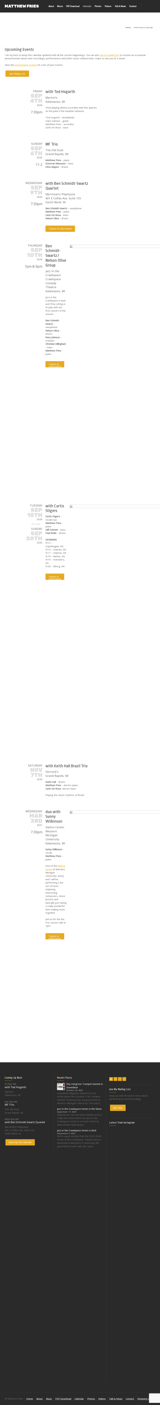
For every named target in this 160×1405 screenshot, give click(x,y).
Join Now (117, 1107)
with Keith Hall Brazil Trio (66, 766)
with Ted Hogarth (60, 91)
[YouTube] (124, 1079)
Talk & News (115, 1398)
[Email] (111, 1079)
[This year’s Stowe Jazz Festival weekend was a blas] (116, 1167)
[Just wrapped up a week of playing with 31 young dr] (148, 1151)
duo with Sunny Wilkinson (53, 816)
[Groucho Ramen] (116, 1261)
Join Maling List (17, 73)
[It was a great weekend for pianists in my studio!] (148, 1315)
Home (29, 1398)
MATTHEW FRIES (22, 6)
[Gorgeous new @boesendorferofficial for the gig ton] (148, 1225)
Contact (130, 1398)
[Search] (152, 6)
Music (49, 1398)
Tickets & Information (60, 228)
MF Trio (51, 144)
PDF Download (63, 1398)
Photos (91, 1398)
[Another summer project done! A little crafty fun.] (116, 1232)
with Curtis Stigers (54, 508)
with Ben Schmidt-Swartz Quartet (25, 1122)
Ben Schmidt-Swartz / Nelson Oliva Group (55, 255)
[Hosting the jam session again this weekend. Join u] (132, 1159)
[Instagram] (120, 1079)
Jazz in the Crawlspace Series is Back (76, 1130)
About (39, 1398)
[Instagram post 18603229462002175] (132, 1212)
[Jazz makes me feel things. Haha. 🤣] (132, 1265)
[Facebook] (115, 1079)
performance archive (26, 64)
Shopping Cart (144, 1398)
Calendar (79, 1398)
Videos (102, 1398)
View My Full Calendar (20, 1142)
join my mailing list (109, 55)
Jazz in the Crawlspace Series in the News (79, 1108)
